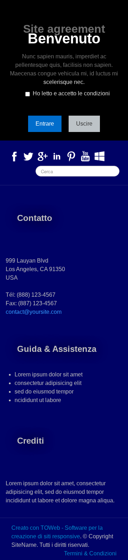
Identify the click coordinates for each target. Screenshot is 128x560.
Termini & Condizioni (90, 553)
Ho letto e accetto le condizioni (71, 93)
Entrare (45, 124)
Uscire (84, 124)
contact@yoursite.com (34, 312)
